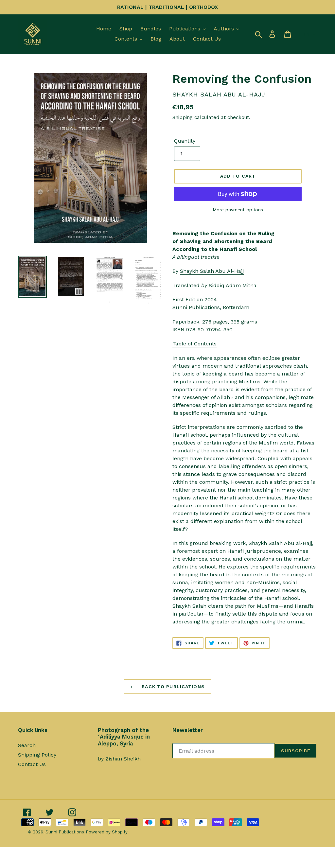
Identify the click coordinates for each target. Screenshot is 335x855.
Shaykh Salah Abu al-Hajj (218, 94)
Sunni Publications (64, 831)
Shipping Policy (37, 755)
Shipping (182, 117)
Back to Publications (172, 686)
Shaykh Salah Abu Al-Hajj (212, 271)
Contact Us (32, 764)
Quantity (184, 141)
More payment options (238, 209)
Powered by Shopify (107, 831)
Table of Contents (194, 343)
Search (27, 745)
